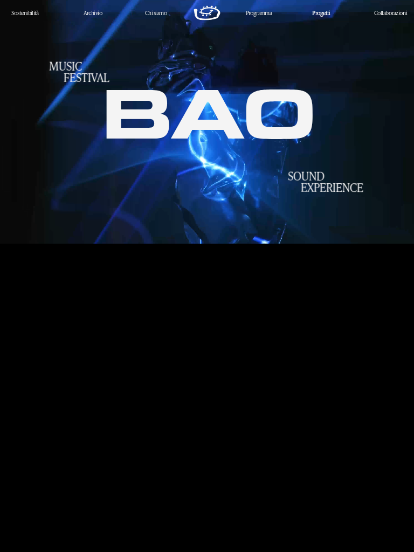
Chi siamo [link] (156, 13)
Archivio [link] (93, 13)
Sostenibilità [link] (25, 13)
